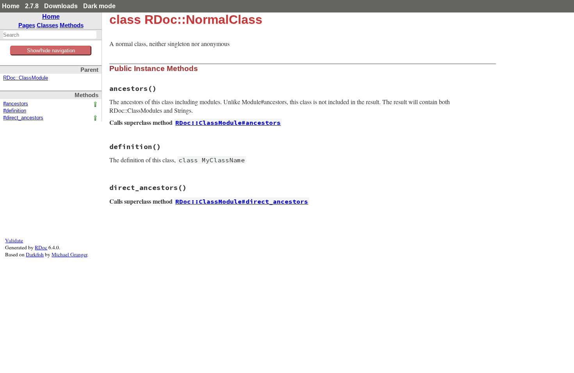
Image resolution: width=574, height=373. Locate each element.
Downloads (61, 6)
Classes (47, 25)
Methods (72, 25)
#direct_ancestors (23, 118)
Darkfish (35, 254)
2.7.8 (32, 6)
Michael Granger (69, 254)
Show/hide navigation (51, 50)
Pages (26, 25)
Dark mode (99, 6)
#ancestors (15, 104)
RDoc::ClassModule (25, 78)
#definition (14, 111)
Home (11, 6)
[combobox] (49, 35)
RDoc (41, 247)
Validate (14, 240)
